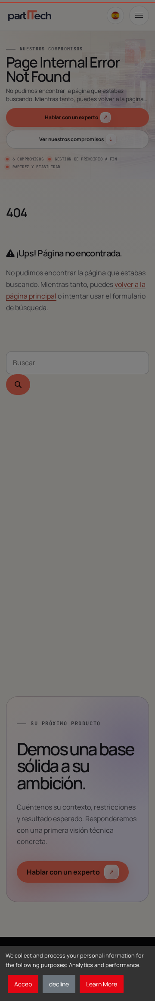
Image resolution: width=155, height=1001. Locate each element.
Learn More (101, 984)
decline (59, 984)
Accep (23, 984)
